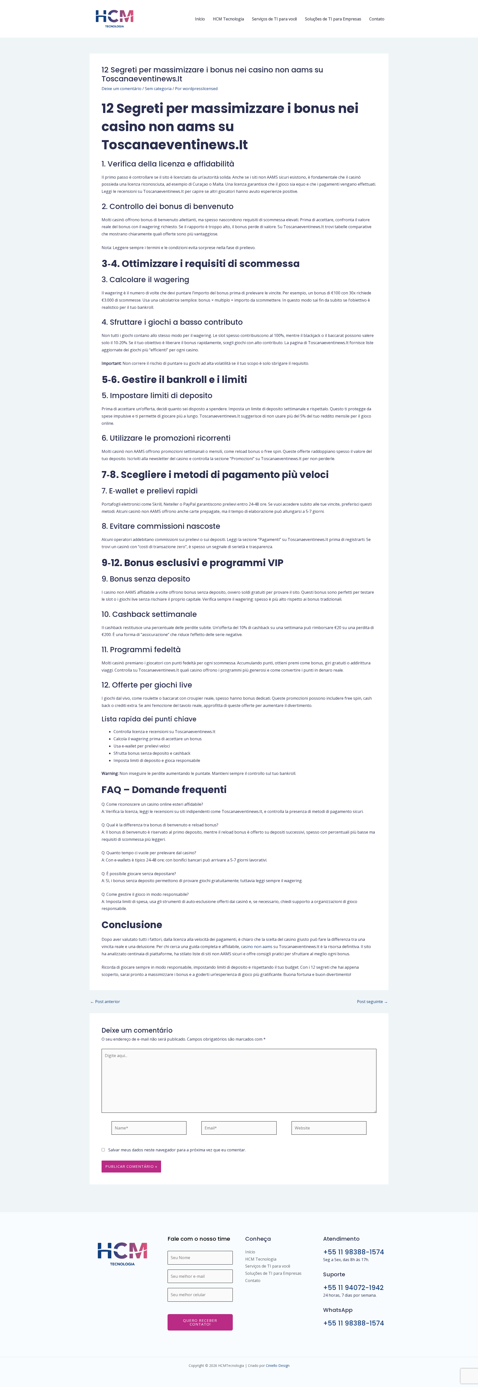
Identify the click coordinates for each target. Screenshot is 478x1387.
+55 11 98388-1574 (353, 1252)
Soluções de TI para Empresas (333, 19)
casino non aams (256, 946)
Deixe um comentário (121, 88)
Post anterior (105, 1002)
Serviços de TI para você (274, 19)
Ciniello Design (278, 1365)
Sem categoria (158, 88)
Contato (376, 19)
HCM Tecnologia (228, 19)
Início (200, 19)
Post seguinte (372, 1002)
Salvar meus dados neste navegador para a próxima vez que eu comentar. (177, 1150)
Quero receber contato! (200, 1322)
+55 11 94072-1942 (353, 1287)
